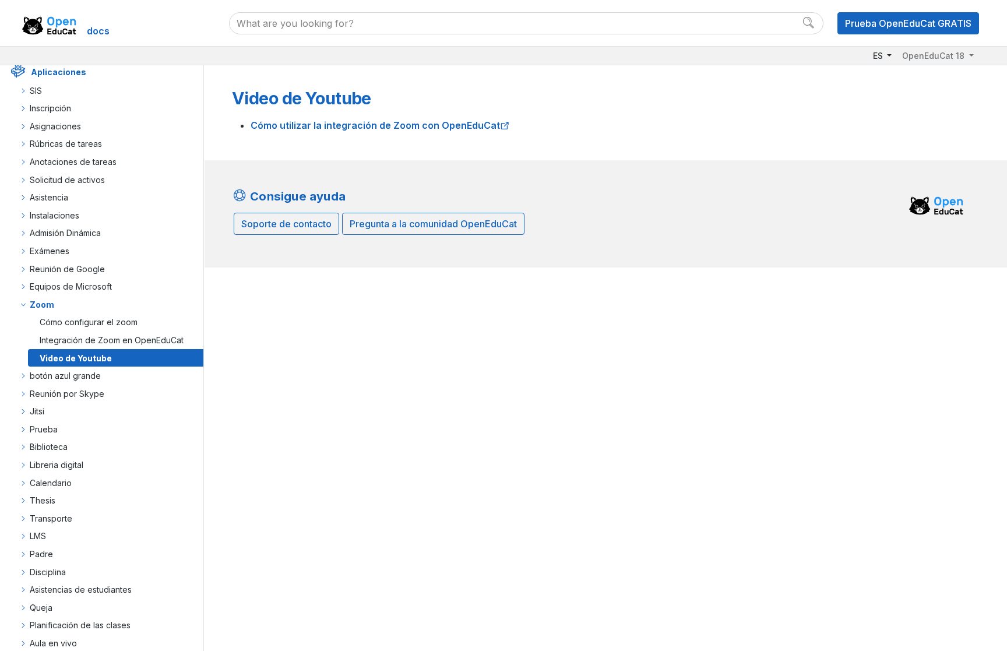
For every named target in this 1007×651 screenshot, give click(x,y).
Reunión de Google (67, 269)
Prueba (44, 429)
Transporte (51, 518)
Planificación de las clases (80, 625)
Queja (41, 608)
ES (879, 56)
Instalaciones (54, 215)
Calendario (51, 483)
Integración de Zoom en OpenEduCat (112, 340)
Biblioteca (49, 447)
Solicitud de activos (67, 180)
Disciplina (48, 572)
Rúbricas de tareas (66, 144)
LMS (38, 536)
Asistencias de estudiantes (81, 589)
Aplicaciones (58, 72)
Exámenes (49, 251)
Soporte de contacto (286, 224)
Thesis (42, 500)
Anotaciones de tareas (73, 162)
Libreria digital (56, 465)
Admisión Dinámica (65, 233)
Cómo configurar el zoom (89, 322)
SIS (36, 91)
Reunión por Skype (67, 394)
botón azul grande (65, 376)
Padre (41, 554)
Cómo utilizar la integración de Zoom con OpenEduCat (375, 125)
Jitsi (37, 411)
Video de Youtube (76, 358)
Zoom (42, 304)
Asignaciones (55, 126)
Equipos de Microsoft (71, 286)
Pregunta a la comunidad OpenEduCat (433, 224)
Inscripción (50, 108)
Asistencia (49, 197)
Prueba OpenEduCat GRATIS (908, 23)
